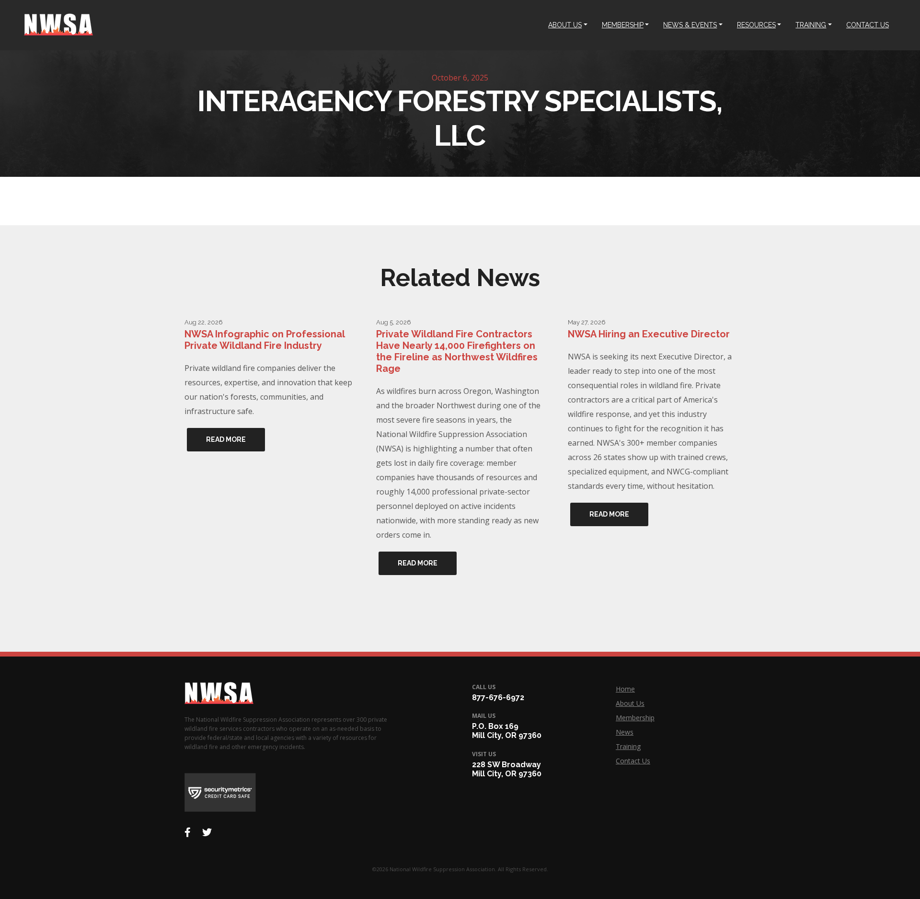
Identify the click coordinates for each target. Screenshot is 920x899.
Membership (635, 717)
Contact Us (633, 760)
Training (628, 746)
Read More (226, 439)
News (624, 732)
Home (625, 688)
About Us (630, 703)
